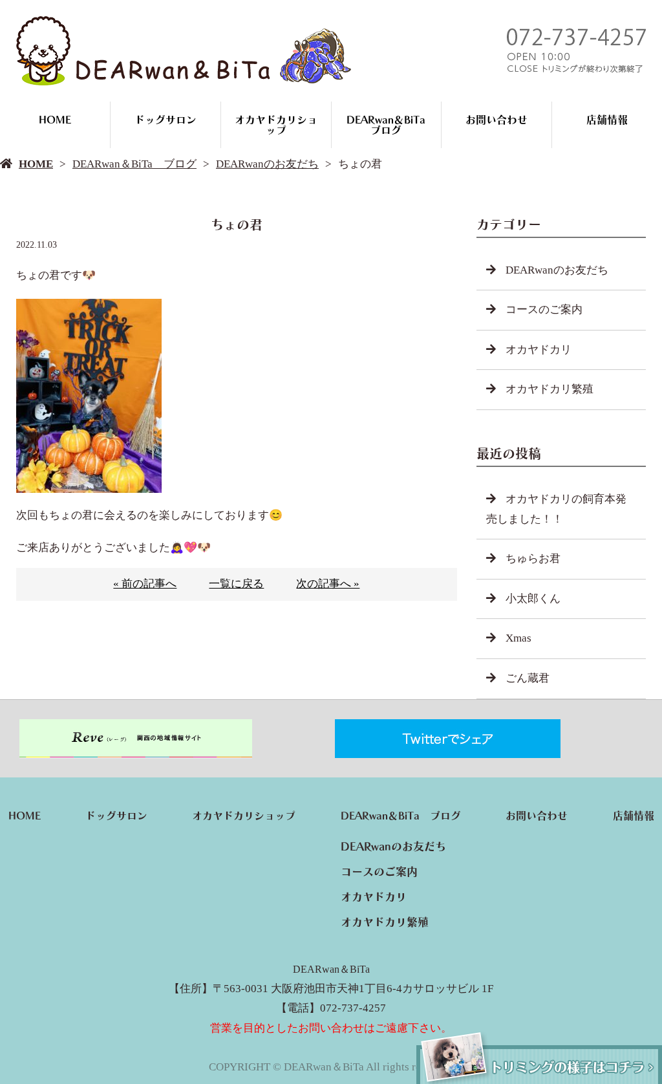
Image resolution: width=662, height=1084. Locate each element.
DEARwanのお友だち (267, 164)
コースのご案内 (544, 309)
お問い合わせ (496, 119)
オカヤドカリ (538, 349)
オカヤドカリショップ (276, 124)
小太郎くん (533, 598)
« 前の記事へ (144, 584)
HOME (55, 119)
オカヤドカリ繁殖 (549, 389)
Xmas (518, 638)
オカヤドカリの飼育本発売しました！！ (556, 509)
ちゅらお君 (533, 558)
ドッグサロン (165, 119)
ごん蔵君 (528, 678)
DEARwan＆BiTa (331, 969)
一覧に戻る (236, 584)
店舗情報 (607, 119)
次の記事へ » (327, 584)
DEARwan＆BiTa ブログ (391, 124)
